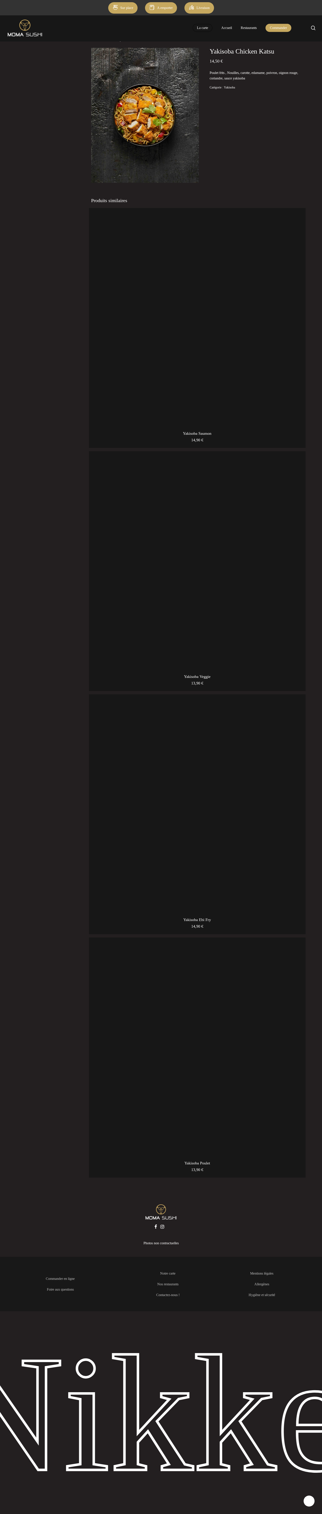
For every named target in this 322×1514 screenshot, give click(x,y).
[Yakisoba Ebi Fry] (197, 802)
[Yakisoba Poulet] (197, 1046)
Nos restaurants (168, 1284)
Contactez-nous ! (168, 1295)
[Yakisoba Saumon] (197, 316)
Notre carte (167, 1273)
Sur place (126, 8)
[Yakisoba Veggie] (197, 559)
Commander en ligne (60, 1279)
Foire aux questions (60, 1289)
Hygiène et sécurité (262, 1295)
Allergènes (261, 1284)
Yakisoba (229, 87)
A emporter (165, 8)
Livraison (203, 8)
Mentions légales (261, 1273)
